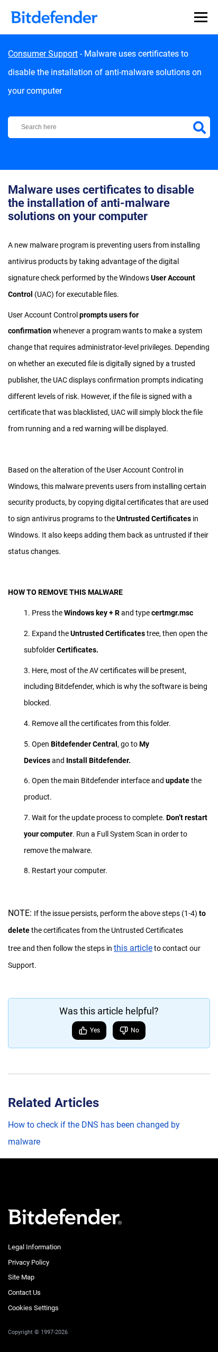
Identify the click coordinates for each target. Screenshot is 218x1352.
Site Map (21, 1277)
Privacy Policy (28, 1262)
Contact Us (24, 1292)
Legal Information (34, 1247)
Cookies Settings (33, 1308)
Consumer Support (43, 54)
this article (133, 948)
